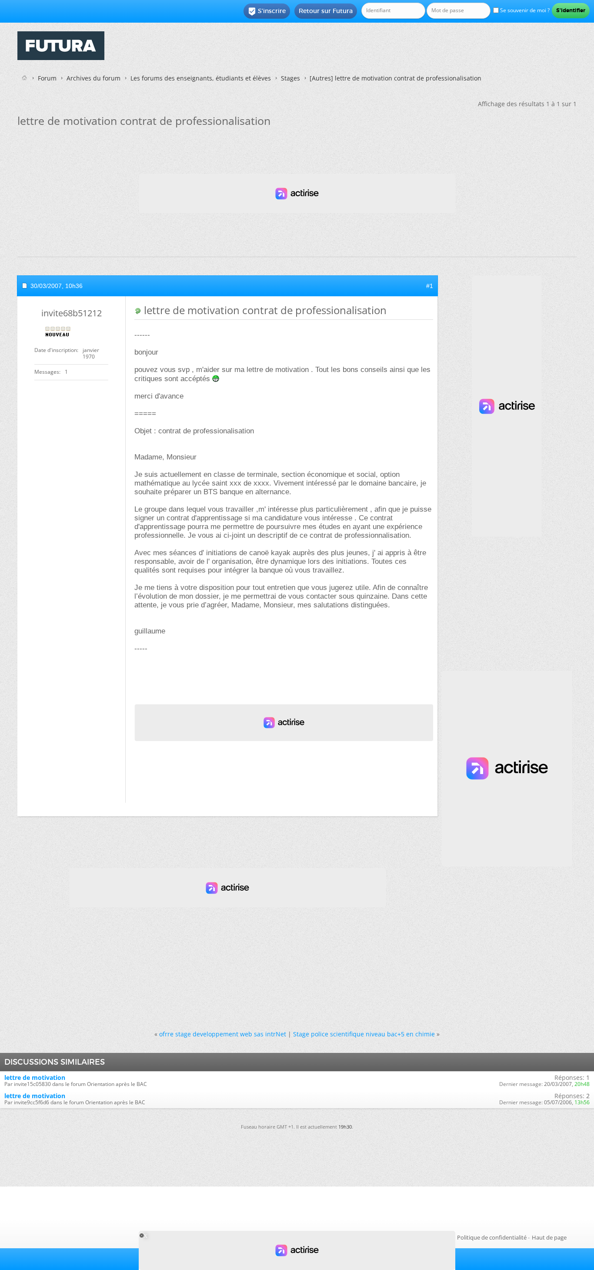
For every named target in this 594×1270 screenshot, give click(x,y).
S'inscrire (267, 11)
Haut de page (549, 1237)
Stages (290, 78)
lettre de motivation (34, 1077)
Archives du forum (93, 78)
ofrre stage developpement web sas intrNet (222, 1034)
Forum (47, 78)
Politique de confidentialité (492, 1237)
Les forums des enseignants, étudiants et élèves (200, 78)
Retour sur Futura (326, 11)
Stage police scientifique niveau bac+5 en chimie (364, 1034)
